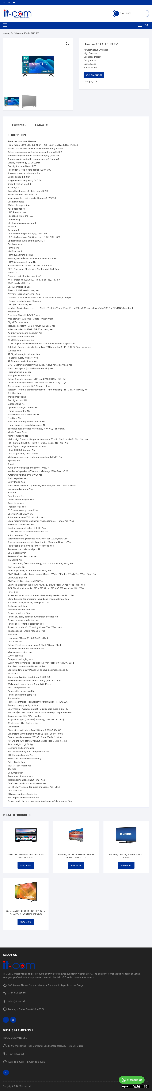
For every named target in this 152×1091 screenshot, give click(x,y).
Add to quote (94, 75)
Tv (12, 33)
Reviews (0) (41, 125)
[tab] (19, 125)
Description (19, 125)
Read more (25, 865)
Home (6, 33)
